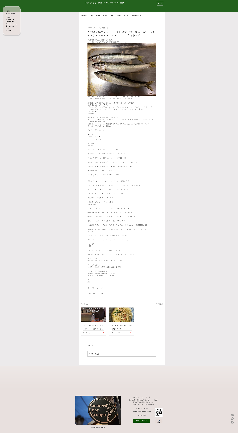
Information (10, 13)
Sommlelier (10, 20)
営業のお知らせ (95, 15)
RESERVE (9, 30)
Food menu (10, 22)
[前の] (78, 410)
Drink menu (10, 26)
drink (118, 15)
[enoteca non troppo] (88, 421)
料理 (112, 15)
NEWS (8, 15)
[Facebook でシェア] (88, 288)
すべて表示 (159, 304)
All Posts (84, 15)
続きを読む (135, 15)
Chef (8, 17)
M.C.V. (126, 15)
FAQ (7, 28)
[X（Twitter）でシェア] (93, 288)
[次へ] (118, 410)
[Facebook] (232, 422)
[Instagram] (232, 415)
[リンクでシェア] (102, 288)
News (105, 15)
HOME (8, 11)
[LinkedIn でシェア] (97, 288)
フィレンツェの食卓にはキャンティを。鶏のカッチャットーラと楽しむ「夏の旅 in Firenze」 (93, 327)
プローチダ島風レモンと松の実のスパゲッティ (122, 327)
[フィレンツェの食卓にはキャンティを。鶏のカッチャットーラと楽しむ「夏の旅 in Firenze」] (93, 315)
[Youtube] (232, 418)
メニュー (90, 279)
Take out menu (11, 24)
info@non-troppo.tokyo (142, 411)
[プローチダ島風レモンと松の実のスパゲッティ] (121, 315)
